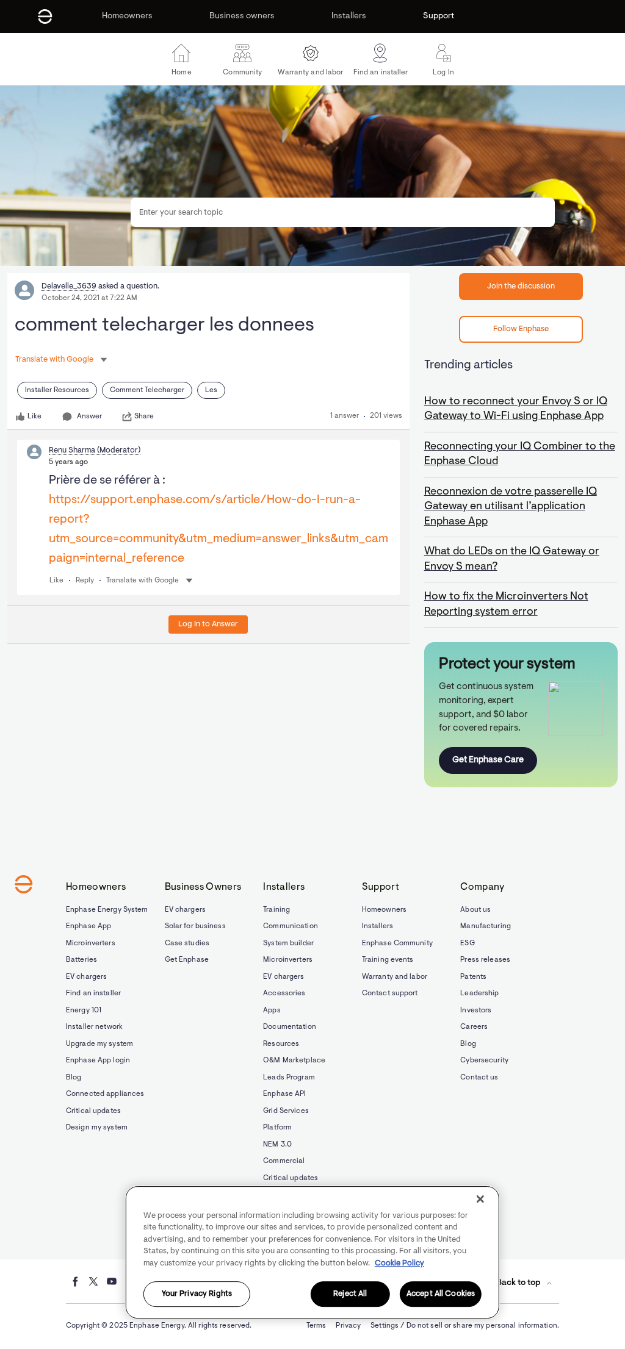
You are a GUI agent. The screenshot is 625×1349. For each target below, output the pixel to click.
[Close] (480, 1199)
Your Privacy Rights (197, 1294)
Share (144, 416)
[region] (312, 1252)
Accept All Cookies (440, 1294)
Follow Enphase (521, 329)
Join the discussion (521, 286)
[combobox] (342, 212)
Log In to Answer (208, 624)
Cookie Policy (399, 1263)
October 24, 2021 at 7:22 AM (89, 298)
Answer (89, 416)
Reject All (350, 1294)
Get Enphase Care (488, 760)
